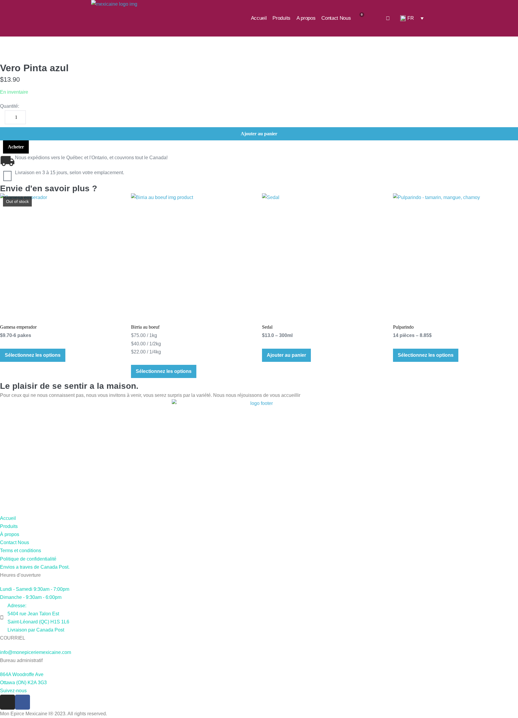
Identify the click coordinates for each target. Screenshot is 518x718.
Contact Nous (336, 18)
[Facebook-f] (22, 702)
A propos (305, 18)
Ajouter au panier (259, 133)
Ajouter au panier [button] (286, 355)
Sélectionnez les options (33, 355)
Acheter (16, 146)
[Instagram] (7, 702)
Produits (281, 18)
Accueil (259, 18)
